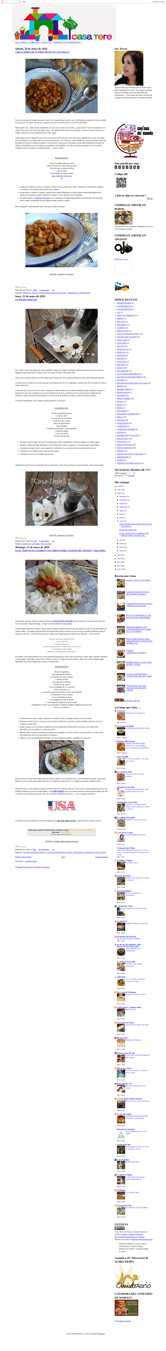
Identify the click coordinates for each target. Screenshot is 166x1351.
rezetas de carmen (124, 876)
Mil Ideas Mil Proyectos (126, 741)
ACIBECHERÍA (57, 791)
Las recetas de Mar (124, 1205)
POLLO (35, 293)
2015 (119, 555)
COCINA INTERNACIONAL (34, 852)
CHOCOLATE (122, 331)
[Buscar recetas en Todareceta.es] (123, 1321)
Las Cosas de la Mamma (126, 992)
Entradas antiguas (101, 857)
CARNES (120, 328)
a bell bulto (121, 1190)
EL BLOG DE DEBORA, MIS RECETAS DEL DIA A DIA (129, 945)
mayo (121, 521)
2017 (119, 490)
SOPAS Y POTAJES (58, 293)
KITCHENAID (122, 371)
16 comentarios (43, 849)
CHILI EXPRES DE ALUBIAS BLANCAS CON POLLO (42, 52)
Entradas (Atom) (31, 861)
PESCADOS (121, 411)
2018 (119, 486)
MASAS (120, 386)
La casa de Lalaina (124, 1114)
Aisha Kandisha (123, 1160)
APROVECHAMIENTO (126, 315)
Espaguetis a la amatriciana (135, 713)
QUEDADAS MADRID (126, 429)
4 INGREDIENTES (124, 306)
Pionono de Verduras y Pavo (136, 994)
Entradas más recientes (23, 857)
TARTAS (120, 451)
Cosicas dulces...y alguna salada (129, 1007)
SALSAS (120, 432)
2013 (119, 562)
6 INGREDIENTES (124, 309)
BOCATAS (121, 322)
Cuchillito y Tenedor (125, 860)
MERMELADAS (123, 389)
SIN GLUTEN (46, 544)
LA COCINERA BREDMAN (128, 374)
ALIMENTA (122, 921)
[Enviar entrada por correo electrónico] (53, 290)
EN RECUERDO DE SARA (135, 835)
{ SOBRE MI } (34, 42)
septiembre (123, 507)
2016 (119, 493)
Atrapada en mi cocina (125, 787)
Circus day (121, 711)
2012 (119, 566)
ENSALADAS (122, 349)
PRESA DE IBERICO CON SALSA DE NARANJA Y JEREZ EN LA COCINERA (138, 629)
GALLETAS (121, 362)
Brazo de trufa (131, 1009)
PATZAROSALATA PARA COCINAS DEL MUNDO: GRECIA (136, 688)
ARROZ (120, 318)
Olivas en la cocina (124, 1068)
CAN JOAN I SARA (125, 833)
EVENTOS (121, 355)
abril (121, 540)
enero (121, 551)
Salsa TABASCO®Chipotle (61, 176)
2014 (119, 559)
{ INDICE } (23, 42)
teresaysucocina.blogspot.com (141, 1239)
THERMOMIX (122, 457)
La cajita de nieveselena (126, 818)
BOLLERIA (121, 325)
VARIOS (120, 460)
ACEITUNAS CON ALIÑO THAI (138, 728)
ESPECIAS (27, 293)
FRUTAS (120, 359)
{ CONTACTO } (46, 42)
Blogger (102, 1334)
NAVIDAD (121, 395)
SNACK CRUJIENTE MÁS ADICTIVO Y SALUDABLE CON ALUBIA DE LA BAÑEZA (137, 745)
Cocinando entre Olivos (126, 848)
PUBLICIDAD (44, 293)
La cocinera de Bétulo (125, 726)
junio (121, 518)
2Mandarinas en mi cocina (127, 802)
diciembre (123, 496)
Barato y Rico (122, 1038)
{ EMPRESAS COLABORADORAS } (67, 42)
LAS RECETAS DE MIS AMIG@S (130, 377)
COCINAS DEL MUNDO (63, 621)
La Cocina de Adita (124, 772)
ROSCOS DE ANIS (132, 1162)
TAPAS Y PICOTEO (124, 448)
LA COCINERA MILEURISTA (129, 1099)
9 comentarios (44, 541)
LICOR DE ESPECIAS (26, 300)
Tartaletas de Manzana (133, 1040)
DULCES (120, 346)
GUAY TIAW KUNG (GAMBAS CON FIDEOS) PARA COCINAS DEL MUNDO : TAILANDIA (60, 550)
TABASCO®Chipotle (42, 198)
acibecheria (121, 977)
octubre (122, 503)
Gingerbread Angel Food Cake (136, 908)
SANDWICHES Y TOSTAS (127, 435)
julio (121, 514)
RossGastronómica (124, 891)
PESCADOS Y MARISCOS (83, 852)
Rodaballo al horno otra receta (136, 820)
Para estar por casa (124, 1084)
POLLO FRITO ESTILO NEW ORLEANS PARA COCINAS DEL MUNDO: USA (139, 641)
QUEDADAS (122, 426)
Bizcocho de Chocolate (125, 1129)
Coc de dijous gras (132, 1192)
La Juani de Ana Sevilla (126, 962)
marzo (121, 543)
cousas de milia (122, 757)
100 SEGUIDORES (124, 303)
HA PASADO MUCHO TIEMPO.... (129, 939)
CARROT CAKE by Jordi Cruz (137, 923)
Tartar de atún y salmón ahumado (137, 1101)
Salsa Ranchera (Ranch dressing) (137, 1025)
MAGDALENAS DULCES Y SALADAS (132, 383)
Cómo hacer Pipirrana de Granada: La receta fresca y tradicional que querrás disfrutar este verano (133, 852)
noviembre (123, 500)
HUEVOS (120, 368)
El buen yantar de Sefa (125, 1053)
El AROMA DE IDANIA (126, 937)
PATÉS (119, 408)
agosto (122, 511)
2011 (119, 569)
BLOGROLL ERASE (132, 701)
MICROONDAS (123, 392)
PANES (120, 402)
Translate (131, 476)
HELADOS (121, 365)
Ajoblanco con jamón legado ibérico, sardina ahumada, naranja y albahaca (138, 806)
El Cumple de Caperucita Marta (137, 1207)
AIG (118, 312)
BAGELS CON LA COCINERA (138, 580)
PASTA (69, 852)
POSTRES (121, 420)
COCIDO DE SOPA (125, 906)
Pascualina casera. (132, 862)
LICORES (36, 544)
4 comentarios (44, 290)
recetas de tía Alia (123, 1144)
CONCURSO (122, 340)
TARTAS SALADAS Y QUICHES (130, 454)
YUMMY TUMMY (124, 1175)
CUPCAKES (122, 343)
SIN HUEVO (122, 442)
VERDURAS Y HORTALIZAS (79, 293)
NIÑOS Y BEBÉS (123, 399)
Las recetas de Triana (125, 1023)
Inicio (17, 42)
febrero (122, 547)
